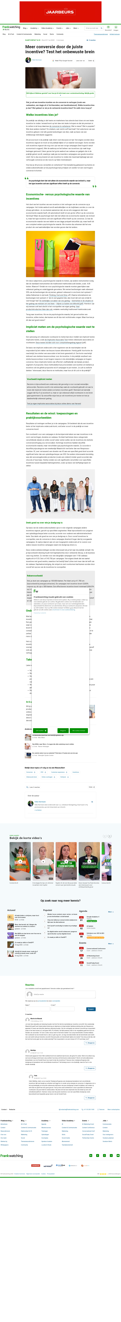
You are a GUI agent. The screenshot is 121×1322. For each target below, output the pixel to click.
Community (60, 34)
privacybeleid (42, 1001)
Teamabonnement (67, 1145)
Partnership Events (88, 1138)
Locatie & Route (46, 1145)
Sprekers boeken (46, 1141)
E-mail (53, 1005)
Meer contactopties (114, 1109)
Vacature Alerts (107, 1141)
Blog (24, 28)
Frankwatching (6, 1121)
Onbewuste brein (31, 777)
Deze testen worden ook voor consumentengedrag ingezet (59, 343)
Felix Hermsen (37, 60)
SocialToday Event (88, 1134)
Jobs (67, 28)
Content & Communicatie (24, 34)
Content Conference (88, 1127)
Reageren (90, 1043)
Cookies (43, 1174)
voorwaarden (56, 1001)
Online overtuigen (47, 777)
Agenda (43, 1124)
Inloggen (116, 30)
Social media (66, 1138)
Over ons (3, 1134)
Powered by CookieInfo (40, 613)
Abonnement (66, 1141)
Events (59, 28)
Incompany (44, 1138)
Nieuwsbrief (108, 30)
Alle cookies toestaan (78, 730)
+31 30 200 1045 (89, 1109)
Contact (3, 1127)
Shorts (52, 34)
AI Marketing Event (88, 1124)
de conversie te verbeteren (60, 126)
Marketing (37, 34)
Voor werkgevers (108, 1134)
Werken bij (4, 1141)
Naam (27, 1005)
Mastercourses (46, 1127)
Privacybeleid (50, 1174)
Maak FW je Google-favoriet (63, 61)
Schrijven (63, 777)
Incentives (76, 772)
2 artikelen (38, 810)
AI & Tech (11, 34)
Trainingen (44, 1131)
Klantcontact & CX (26, 1131)
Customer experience (58, 772)
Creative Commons (19, 1174)
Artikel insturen (115, 34)
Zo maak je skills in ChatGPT (57, 937)
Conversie (29, 772)
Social (45, 34)
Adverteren (4, 1124)
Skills (63, 1134)
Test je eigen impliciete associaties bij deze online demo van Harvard (54, 404)
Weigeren (63, 730)
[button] (109, 836)
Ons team (4, 1138)
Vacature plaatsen (108, 1138)
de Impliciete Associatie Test (56, 340)
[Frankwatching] (11, 27)
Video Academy (46, 28)
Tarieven (101, 1109)
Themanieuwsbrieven (101, 34)
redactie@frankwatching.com (70, 1109)
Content (105, 1127)
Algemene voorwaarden (33, 1174)
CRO (42, 772)
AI (62, 1124)
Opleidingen (45, 1134)
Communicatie (107, 1124)
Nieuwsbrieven (5, 1131)
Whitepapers (5, 1145)
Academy (33, 28)
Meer (75, 28)
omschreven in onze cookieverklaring (63, 609)
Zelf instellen (40, 730)
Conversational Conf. (88, 1131)
